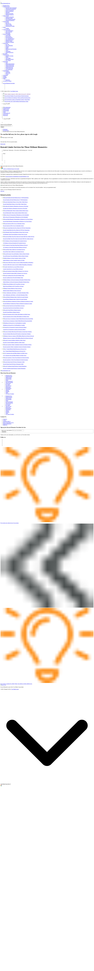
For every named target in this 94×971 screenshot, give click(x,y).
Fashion (7, 46)
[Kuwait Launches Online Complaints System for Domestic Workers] (17, 344)
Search (2, 127)
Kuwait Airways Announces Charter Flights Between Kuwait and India (17, 320)
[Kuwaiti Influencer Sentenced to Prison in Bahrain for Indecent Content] (18, 301)
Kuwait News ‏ (6, 130)
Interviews (8, 79)
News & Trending (6, 34)
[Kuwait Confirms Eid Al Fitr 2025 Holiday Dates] (13, 275)
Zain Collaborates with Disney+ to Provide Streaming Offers (15, 294)
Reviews (7, 22)
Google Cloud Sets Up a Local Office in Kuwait (13, 269)
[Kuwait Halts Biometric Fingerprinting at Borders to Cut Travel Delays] (18, 219)
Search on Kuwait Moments (6, 124)
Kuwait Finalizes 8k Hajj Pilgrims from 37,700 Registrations (15, 199)
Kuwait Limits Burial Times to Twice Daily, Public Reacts (15, 204)
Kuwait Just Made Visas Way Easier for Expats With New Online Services (18, 238)
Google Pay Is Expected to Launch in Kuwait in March (14, 329)
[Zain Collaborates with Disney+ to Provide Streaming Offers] (16, 292)
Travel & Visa (6, 54)
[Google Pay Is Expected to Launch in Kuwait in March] (14, 327)
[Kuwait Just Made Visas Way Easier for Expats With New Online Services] (18, 236)
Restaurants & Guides (10, 26)
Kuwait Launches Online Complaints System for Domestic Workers (16, 346)
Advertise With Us (7, 421)
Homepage (5, 129)
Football (7, 28)
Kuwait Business (9, 37)
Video (4, 78)
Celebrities (8, 71)
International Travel (9, 59)
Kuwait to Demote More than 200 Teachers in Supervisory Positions (17, 333)
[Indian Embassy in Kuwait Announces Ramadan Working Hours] (16, 279)
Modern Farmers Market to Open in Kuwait (12, 290)
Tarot (7, 62)
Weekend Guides (9, 18)
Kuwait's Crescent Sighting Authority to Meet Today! (14, 342)
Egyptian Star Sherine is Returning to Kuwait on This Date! (15, 208)
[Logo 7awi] (3, 684)
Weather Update (9, 41)
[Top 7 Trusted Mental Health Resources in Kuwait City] (14, 349)
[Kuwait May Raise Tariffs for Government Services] (14, 249)
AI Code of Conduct (7, 81)
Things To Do (6, 15)
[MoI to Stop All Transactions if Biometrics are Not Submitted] (16, 214)
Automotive (8, 51)
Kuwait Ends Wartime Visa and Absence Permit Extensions (17, 95)
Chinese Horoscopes (10, 66)
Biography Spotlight (10, 42)
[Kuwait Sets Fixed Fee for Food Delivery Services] (13, 305)
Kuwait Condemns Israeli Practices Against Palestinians (14, 368)
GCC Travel (8, 60)
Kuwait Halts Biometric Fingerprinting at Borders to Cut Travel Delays (17, 221)
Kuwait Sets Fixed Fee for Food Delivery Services (13, 307)
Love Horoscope (9, 69)
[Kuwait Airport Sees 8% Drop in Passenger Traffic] (14, 361)
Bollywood (8, 73)
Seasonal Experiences (10, 20)
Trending (5, 77)
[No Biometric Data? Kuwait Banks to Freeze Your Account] (15, 232)
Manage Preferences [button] (7, 423)
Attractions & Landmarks (11, 8)
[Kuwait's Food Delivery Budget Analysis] (12, 310)
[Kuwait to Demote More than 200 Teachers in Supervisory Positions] (17, 331)
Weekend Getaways (10, 14)
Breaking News (6, 5)
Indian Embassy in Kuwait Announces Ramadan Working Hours (16, 282)
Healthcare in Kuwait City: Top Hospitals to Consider (14, 325)
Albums (4, 76)
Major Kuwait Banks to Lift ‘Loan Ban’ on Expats (13, 286)
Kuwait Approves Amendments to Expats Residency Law (17, 176)
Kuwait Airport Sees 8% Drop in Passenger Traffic (13, 364)
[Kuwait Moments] (5, 3)
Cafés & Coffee (9, 24)
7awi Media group (15, 689)
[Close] (1, 2)
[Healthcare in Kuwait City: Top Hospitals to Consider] (14, 323)
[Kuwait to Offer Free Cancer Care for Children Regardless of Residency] (18, 262)
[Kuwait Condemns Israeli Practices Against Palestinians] (15, 366)
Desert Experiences (9, 11)
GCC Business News (10, 38)
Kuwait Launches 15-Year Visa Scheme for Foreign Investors (15, 359)
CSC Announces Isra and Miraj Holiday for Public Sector (14, 355)
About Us (5, 419)
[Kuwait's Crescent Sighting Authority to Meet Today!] (14, 340)
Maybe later (3, 144)
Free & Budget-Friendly (10, 19)
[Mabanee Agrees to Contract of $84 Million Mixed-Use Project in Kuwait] (18, 336)
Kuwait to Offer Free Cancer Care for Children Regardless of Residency (17, 264)
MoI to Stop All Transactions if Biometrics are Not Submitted (15, 217)
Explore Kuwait (6, 6)
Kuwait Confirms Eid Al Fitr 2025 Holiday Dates (13, 277)
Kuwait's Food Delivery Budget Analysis (11, 312)
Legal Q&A (8, 35)
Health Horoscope (9, 67)
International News (9, 39)
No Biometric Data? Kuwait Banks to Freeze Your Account (15, 234)
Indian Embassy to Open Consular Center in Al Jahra (13, 260)
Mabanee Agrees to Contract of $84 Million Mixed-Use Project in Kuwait (18, 338)
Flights (7, 57)
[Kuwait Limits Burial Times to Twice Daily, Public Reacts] (15, 202)
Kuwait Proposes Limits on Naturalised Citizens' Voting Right (17, 99)
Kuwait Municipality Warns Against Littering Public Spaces (15, 212)
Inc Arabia (5, 53)
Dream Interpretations (10, 63)
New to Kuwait (9, 31)
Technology (5, 75)
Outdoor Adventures (10, 16)
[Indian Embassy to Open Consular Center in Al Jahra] (14, 258)
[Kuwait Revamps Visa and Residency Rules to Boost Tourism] (16, 253)
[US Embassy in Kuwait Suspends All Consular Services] (15, 240)
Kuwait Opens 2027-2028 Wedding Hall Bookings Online (16, 101)
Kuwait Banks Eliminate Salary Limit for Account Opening (15, 299)
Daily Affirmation (9, 45)
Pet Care (7, 44)
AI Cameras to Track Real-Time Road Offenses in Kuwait (15, 247)
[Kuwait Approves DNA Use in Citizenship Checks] (14, 223)
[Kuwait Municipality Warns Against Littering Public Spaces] (15, 210)
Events (7, 74)
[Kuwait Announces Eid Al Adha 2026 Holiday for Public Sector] (16, 314)
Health (7, 47)
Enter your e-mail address (7, 430)
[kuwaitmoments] (5, 370)
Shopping (8, 12)
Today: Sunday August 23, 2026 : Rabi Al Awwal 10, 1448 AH (17, 94)
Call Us (4, 420)
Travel (7, 50)
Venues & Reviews (9, 52)
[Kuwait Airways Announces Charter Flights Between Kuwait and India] (18, 318)
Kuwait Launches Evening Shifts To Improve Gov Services (15, 273)
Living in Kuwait (6, 29)
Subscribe (4, 431)
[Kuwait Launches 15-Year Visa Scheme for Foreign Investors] (16, 357)
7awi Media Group (14, 91)
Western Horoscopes (10, 65)
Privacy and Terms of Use (8, 422)
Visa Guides (8, 58)
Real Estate (8, 33)
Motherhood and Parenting (11, 49)
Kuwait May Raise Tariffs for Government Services (13, 251)
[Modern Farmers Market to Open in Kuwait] (12, 288)
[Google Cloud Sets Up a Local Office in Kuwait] (13, 266)
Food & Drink (6, 21)
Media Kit (5, 424)
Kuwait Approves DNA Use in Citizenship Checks (13, 225)
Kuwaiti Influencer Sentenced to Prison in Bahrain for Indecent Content (17, 303)
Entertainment (6, 70)
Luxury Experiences (10, 10)
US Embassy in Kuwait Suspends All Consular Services (14, 243)
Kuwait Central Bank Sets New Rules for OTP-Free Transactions (16, 230)
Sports (4, 27)
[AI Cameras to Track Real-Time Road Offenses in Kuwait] (15, 245)
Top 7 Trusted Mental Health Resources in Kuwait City (14, 351)
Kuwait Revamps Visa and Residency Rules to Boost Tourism (15, 256)
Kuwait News (8, 36)
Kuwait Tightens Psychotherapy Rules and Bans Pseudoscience (17, 97)
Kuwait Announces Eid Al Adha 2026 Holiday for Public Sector (16, 316)
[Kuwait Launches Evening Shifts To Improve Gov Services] (15, 271)
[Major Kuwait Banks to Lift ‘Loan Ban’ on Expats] (13, 284)
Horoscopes (5, 61)
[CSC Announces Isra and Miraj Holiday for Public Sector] (15, 353)
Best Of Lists (8, 23)
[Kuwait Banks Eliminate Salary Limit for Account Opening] (15, 297)
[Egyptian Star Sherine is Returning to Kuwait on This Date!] (15, 206)
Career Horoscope (9, 68)
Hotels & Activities (9, 13)
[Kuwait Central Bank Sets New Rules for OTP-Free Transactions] (17, 227)
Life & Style (5, 43)
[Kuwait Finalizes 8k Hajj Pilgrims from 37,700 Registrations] (16, 197)
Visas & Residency (9, 30)
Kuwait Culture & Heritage (11, 7)
